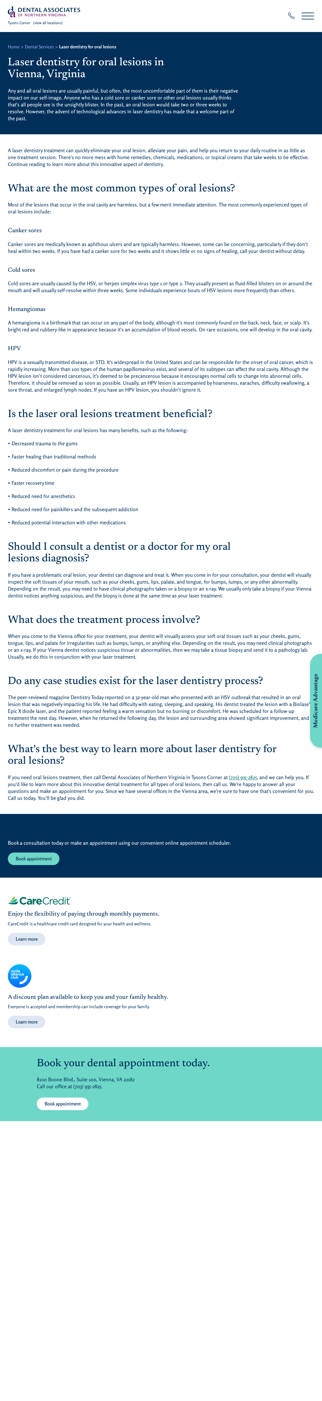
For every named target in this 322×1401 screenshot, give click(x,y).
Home (13, 46)
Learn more (27, 939)
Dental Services (39, 46)
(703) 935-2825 (243, 777)
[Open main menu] (308, 15)
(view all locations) (48, 22)
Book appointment (34, 859)
